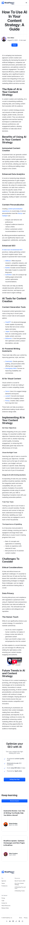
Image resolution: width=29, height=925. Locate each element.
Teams (3, 883)
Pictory (7, 400)
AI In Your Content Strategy (19, 884)
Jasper (7, 331)
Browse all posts (14, 801)
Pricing (3, 898)
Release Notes (5, 908)
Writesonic (8, 338)
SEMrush (8, 261)
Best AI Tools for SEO (20, 880)
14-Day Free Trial (14, 779)
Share (14, 45)
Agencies (4, 880)
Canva (7, 391)
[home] (8, 3)
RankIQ (7, 267)
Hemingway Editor (11, 368)
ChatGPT (8, 322)
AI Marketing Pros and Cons (20, 887)
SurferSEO (8, 274)
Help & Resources (6, 905)
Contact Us (4, 903)
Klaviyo (20, 213)
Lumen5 (7, 396)
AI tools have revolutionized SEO (12, 249)
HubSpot (5, 216)
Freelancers (4, 885)
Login (3, 900)
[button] (26, 2)
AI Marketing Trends (20, 890)
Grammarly (8, 361)
